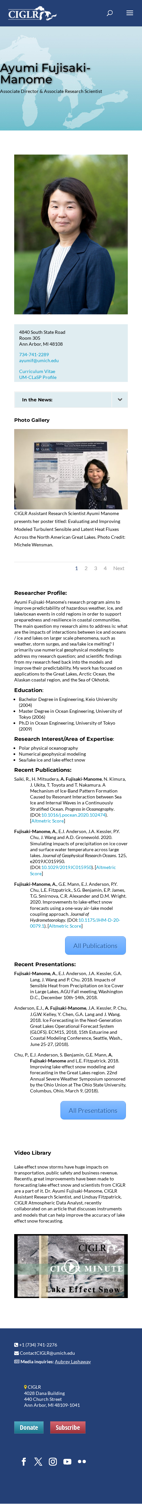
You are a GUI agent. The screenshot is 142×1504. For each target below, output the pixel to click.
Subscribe (68, 1427)
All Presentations (93, 1110)
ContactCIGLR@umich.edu (47, 1353)
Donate (29, 1427)
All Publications (95, 945)
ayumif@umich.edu (39, 360)
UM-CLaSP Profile (37, 377)
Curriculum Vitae (37, 371)
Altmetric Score (47, 821)
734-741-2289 (34, 354)
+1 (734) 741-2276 (38, 1344)
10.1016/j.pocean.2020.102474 (73, 815)
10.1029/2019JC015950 (66, 867)
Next (118, 568)
